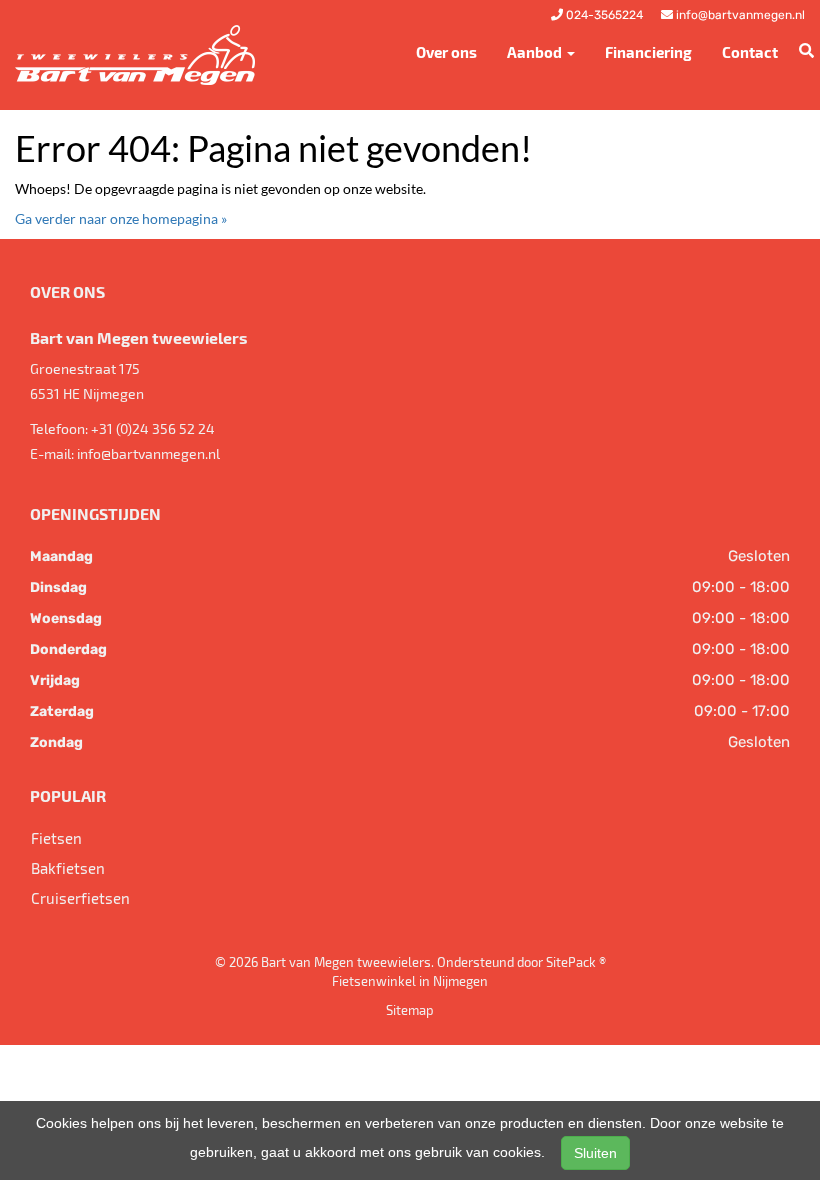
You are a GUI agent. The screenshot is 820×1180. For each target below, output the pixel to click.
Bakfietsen (68, 868)
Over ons (446, 52)
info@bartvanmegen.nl (148, 453)
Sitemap (410, 1010)
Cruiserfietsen (80, 898)
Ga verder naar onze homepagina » (121, 218)
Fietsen (56, 838)
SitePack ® (576, 962)
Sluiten (595, 1153)
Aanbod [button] (536, 52)
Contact (750, 52)
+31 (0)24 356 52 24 (153, 428)
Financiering (648, 52)
